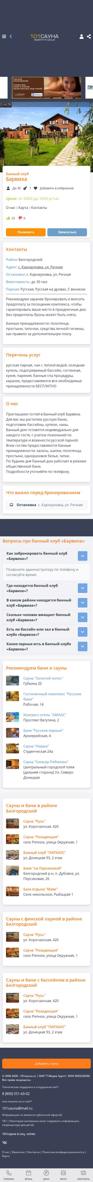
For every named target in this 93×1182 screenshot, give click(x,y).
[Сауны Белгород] (10, 36)
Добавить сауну (46, 1063)
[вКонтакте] (4, 1142)
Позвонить (26, 232)
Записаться (67, 232)
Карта (23, 207)
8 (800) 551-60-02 (16, 1093)
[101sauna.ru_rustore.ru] (46, 88)
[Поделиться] (89, 36)
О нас (10, 207)
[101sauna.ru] (44, 37)
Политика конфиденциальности (63, 1152)
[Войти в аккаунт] (80, 37)
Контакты (39, 207)
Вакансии (18, 1152)
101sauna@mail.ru (17, 1108)
